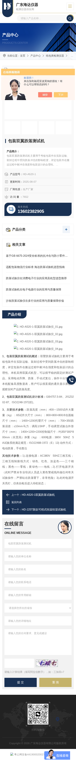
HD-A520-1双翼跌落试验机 (38, 494)
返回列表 (16, 502)
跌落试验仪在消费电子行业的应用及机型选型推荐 (36, 278)
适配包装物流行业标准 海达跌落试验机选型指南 (35, 267)
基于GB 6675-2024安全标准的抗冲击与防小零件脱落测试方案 (38, 255)
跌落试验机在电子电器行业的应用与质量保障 (33, 289)
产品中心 (35, 55)
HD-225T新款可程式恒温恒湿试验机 (44, 509)
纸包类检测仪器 (55, 55)
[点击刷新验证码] (47, 663)
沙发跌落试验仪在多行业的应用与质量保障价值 (35, 300)
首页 (22, 55)
